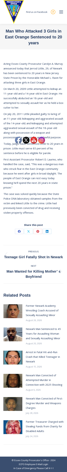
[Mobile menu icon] (61, 12)
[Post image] (12, 311)
